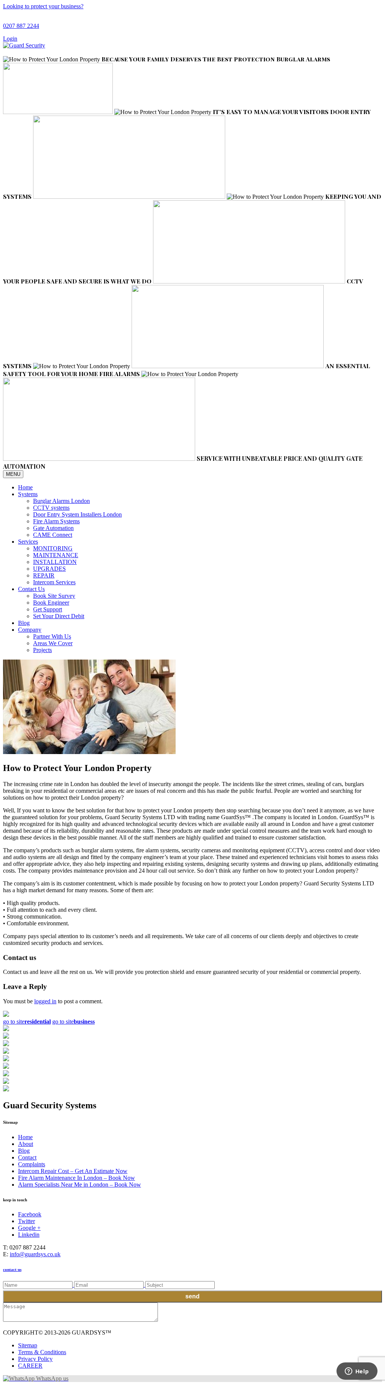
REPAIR (44, 575)
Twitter (26, 1221)
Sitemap (27, 1345)
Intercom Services (54, 582)
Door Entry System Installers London (77, 514)
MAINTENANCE (55, 555)
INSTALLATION (55, 562)
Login (10, 38)
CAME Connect (52, 535)
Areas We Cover (53, 643)
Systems (28, 494)
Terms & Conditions (42, 1352)
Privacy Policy (35, 1359)
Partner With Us (52, 636)
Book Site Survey (54, 596)
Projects (42, 650)
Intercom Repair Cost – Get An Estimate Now (72, 1171)
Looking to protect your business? (43, 6)
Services (28, 541)
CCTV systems (51, 507)
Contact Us (31, 589)
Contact (27, 1157)
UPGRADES (49, 568)
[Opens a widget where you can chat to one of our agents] (356, 1371)
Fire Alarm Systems (56, 521)
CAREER (30, 1365)
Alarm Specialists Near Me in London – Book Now (79, 1184)
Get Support (47, 609)
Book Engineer (51, 602)
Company (29, 629)
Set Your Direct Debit (58, 616)
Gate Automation (53, 528)
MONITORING (53, 548)
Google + (29, 1228)
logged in (45, 1001)
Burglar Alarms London (61, 501)
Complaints (31, 1164)
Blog (24, 623)
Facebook (29, 1214)
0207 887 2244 (21, 26)
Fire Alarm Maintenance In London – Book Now (76, 1178)
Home (25, 487)
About (25, 1144)
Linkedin (28, 1234)
